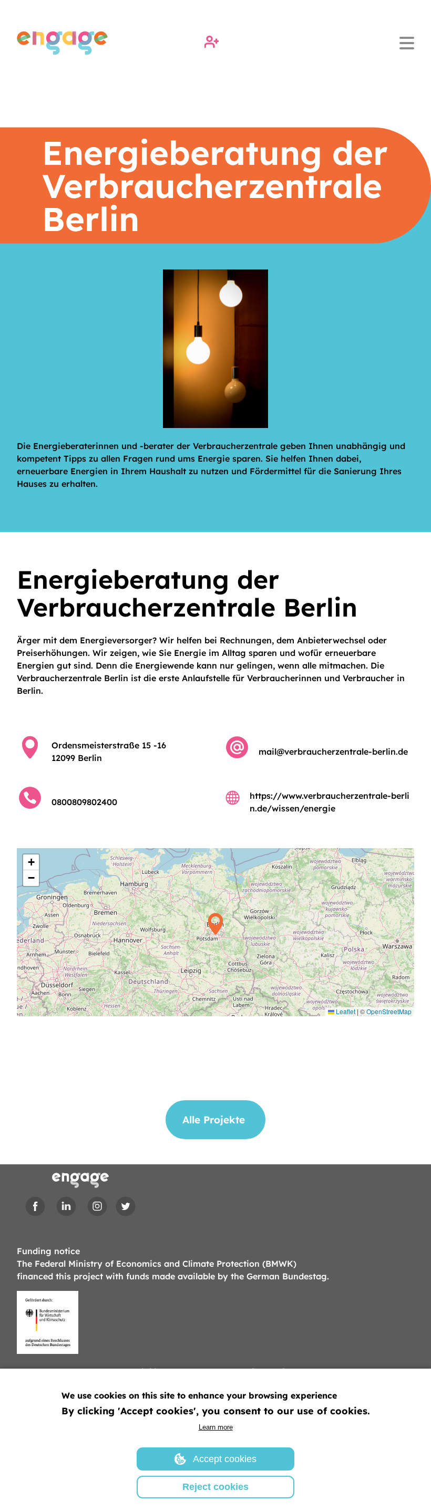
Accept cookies (224, 1459)
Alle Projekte (213, 1119)
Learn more (216, 1427)
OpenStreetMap (389, 1011)
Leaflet (344, 1011)
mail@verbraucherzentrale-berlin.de (333, 751)
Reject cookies (215, 1487)
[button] (215, 932)
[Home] (62, 43)
